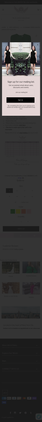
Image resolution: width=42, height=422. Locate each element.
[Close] (37, 44)
